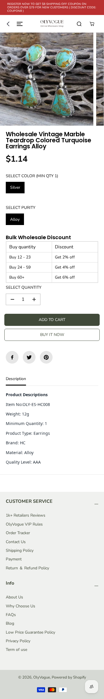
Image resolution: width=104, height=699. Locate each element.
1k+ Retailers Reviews (25, 515)
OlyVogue (41, 677)
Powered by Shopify (69, 677)
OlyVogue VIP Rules (24, 524)
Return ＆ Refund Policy (27, 568)
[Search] (79, 24)
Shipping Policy (20, 550)
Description (16, 378)
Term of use (16, 649)
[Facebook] (12, 357)
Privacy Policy (18, 641)
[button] (13, 24)
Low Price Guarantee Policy (30, 632)
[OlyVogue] (52, 23)
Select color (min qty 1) (32, 176)
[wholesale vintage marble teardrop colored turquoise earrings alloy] (46, 79)
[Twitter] (29, 357)
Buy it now (52, 334)
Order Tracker (18, 533)
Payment (14, 559)
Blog (10, 623)
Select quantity (23, 287)
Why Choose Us (20, 606)
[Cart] (92, 24)
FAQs (11, 614)
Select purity (20, 207)
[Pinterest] (46, 357)
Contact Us (16, 542)
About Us (14, 597)
